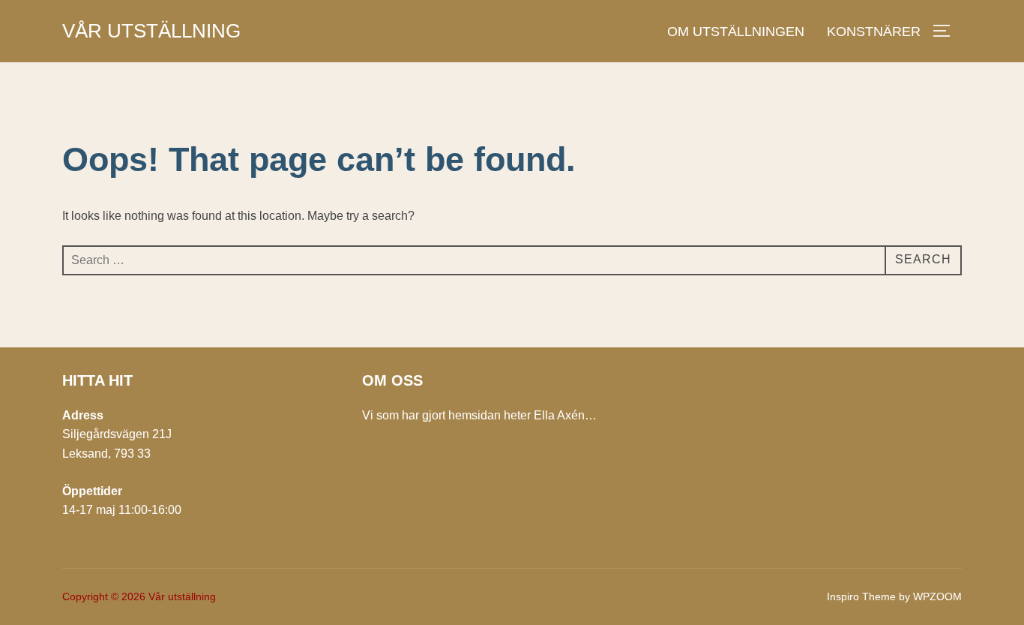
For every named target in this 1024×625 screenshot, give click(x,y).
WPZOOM (937, 596)
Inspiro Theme (861, 596)
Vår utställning (151, 31)
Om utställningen (735, 31)
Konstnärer (874, 31)
